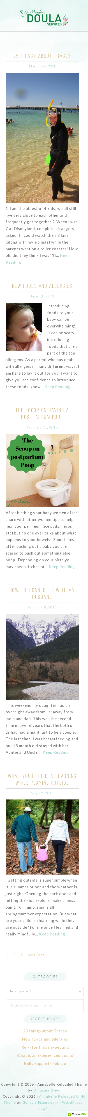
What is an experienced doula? (45, 1055)
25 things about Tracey (42, 56)
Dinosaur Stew (46, 1090)
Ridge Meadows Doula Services (44, 17)
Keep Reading (57, 386)
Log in (44, 1108)
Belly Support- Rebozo (45, 1063)
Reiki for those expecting (45, 1047)
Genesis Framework (41, 1102)
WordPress (72, 1102)
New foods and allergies (42, 286)
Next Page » (38, 955)
